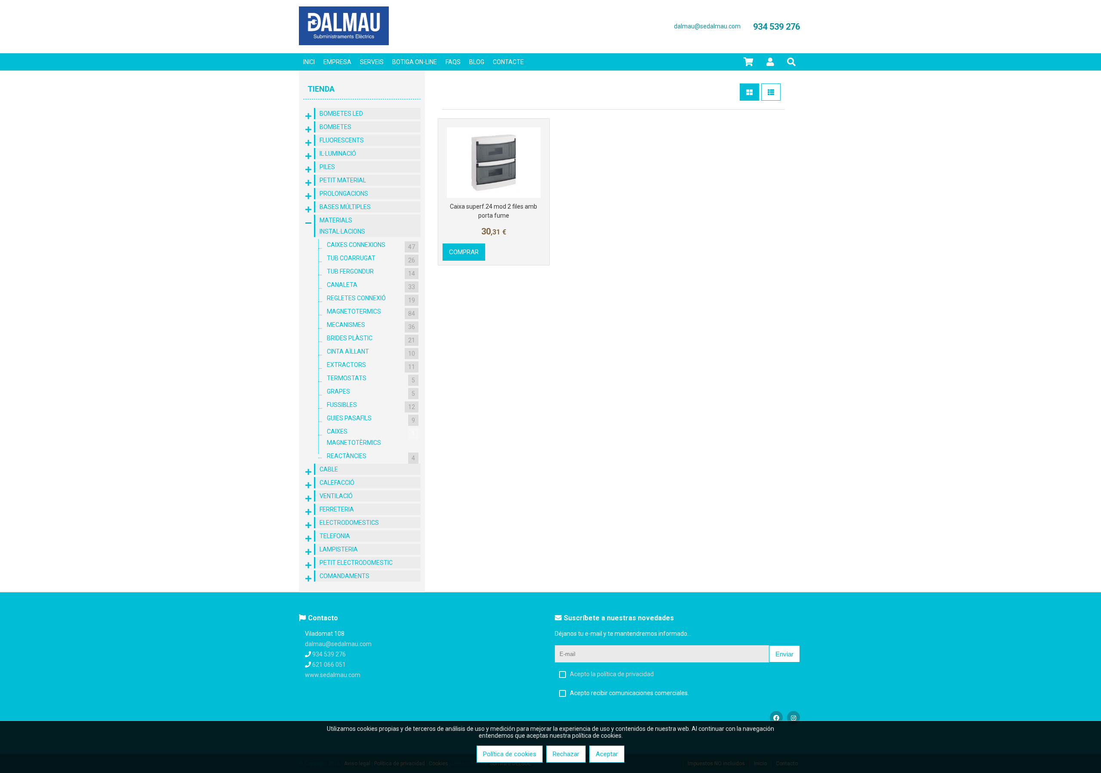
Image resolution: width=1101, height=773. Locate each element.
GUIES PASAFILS (371, 419)
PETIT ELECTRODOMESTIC (356, 562)
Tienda (321, 88)
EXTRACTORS (371, 365)
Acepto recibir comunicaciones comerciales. (629, 693)
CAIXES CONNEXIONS (371, 245)
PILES (327, 166)
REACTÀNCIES (371, 457)
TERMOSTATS (371, 379)
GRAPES (371, 392)
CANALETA (371, 285)
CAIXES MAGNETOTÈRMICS (371, 437)
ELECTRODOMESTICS (349, 522)
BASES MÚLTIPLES (345, 206)
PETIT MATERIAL (343, 180)
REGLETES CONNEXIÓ (371, 299)
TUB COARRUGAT (371, 259)
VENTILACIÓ (336, 496)
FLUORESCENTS (342, 140)
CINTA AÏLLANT (371, 352)
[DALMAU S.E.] (344, 43)
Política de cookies (509, 754)
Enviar (784, 654)
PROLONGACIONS (344, 193)
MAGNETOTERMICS (371, 312)
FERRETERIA (337, 509)
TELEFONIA (335, 536)
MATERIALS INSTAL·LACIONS (342, 226)
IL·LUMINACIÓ (338, 153)
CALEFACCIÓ (337, 482)
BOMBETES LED (341, 113)
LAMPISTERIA (339, 549)
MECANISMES (371, 325)
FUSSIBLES (371, 405)
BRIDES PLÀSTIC (371, 339)
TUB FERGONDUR (371, 272)
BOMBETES (335, 126)
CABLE (329, 469)
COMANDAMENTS (344, 576)
